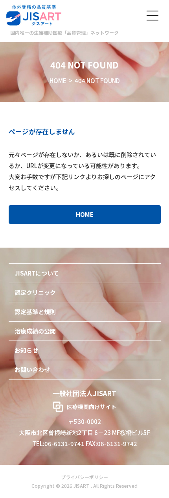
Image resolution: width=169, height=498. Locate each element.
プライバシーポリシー (84, 477)
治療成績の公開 (35, 331)
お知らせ (26, 350)
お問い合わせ (32, 369)
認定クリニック (35, 292)
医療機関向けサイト (91, 407)
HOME (58, 80)
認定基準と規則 (35, 311)
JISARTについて (37, 273)
